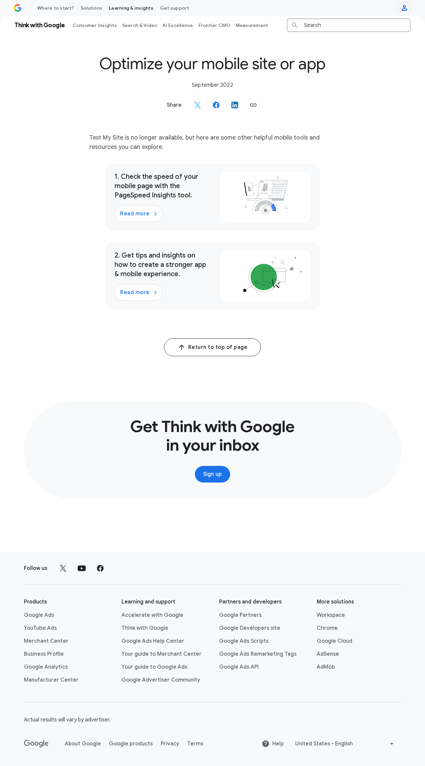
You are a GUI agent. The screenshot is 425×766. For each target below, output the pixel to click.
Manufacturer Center (51, 680)
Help (278, 743)
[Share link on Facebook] (216, 105)
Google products (131, 743)
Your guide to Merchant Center (162, 654)
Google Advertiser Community (161, 680)
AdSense (328, 654)
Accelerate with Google (152, 615)
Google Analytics (46, 667)
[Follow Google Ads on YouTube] (82, 568)
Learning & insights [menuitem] (131, 8)
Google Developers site (249, 628)
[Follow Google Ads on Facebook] (100, 568)
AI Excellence (177, 25)
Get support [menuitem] (174, 8)
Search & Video (139, 25)
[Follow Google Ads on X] (63, 568)
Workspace (331, 615)
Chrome (327, 628)
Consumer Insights (95, 25)
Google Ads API (239, 667)
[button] (253, 105)
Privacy (170, 743)
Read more (135, 213)
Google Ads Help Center (153, 641)
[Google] (36, 744)
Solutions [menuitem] (91, 8)
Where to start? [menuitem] (55, 8)
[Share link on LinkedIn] (235, 105)
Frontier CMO (214, 25)
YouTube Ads (40, 628)
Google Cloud (334, 641)
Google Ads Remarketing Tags (258, 654)
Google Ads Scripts (244, 641)
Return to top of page (218, 347)
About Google (83, 743)
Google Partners (240, 615)
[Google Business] (18, 8)
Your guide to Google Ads (154, 667)
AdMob (326, 667)
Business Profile (44, 654)
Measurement (252, 25)
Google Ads (39, 615)
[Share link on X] (198, 105)
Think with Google (145, 628)
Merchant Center (46, 641)
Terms (195, 743)
